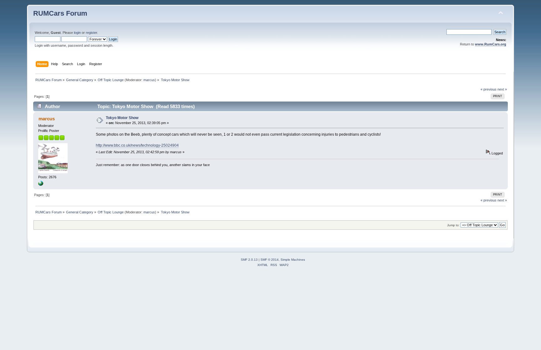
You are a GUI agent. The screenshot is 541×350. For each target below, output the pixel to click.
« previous (489, 89)
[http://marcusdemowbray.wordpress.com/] (40, 184)
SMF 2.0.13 (249, 259)
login (77, 32)
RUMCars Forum (60, 13)
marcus (149, 80)
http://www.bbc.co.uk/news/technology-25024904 (137, 145)
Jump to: (453, 225)
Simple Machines (293, 259)
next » (502, 89)
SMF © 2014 (269, 259)
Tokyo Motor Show (122, 118)
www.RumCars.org (490, 44)
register (91, 32)
